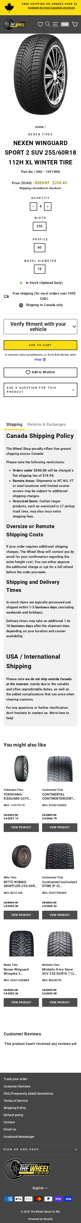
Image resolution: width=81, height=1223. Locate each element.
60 (40, 247)
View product (21, 827)
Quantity (40, 198)
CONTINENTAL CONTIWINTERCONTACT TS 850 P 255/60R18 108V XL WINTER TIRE (58, 796)
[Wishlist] (40, 24)
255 (40, 226)
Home (39, 127)
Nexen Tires (40, 134)
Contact (9, 1122)
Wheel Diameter (40, 260)
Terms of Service (16, 1100)
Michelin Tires (50, 964)
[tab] (14, 425)
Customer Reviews (17, 1086)
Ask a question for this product (31, 389)
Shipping (24, 188)
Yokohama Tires (13, 789)
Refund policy (14, 1115)
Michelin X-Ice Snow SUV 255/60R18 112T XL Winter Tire (59, 972)
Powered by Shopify (40, 1219)
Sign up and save (21, 1149)
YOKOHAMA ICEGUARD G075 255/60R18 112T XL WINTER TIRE (19, 796)
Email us (10, 1129)
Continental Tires (52, 789)
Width (41, 217)
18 (40, 269)
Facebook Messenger (19, 1136)
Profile (40, 239)
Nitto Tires (10, 877)
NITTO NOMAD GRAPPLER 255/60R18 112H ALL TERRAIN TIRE (21, 884)
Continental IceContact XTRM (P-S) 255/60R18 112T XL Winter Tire (59, 884)
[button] (65, 24)
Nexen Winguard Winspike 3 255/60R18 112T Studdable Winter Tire (20, 972)
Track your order (15, 1079)
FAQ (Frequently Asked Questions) (28, 1093)
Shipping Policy (15, 1108)
